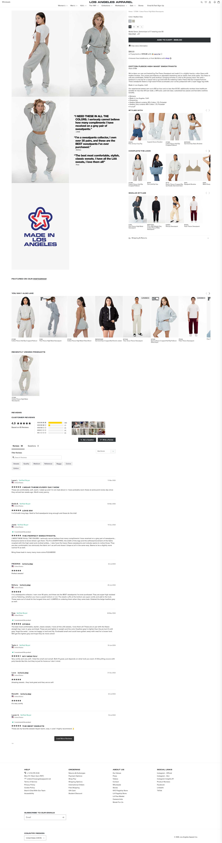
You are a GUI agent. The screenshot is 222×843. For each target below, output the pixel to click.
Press (115, 776)
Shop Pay (72, 779)
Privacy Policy (29, 785)
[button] (202, 2)
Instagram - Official (164, 773)
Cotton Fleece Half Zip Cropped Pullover (173, 144)
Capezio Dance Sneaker (155, 142)
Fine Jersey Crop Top (135, 144)
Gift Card (72, 790)
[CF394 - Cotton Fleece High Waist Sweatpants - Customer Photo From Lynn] (93, 425)
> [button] (64, 738)
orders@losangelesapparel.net (39, 779)
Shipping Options (75, 782)
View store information (139, 46)
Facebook (161, 785)
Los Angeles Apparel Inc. (189, 837)
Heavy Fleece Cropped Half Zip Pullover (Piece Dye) (164, 341)
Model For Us (118, 802)
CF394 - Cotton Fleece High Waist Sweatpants (149, 11)
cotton (16, 468)
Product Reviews (163, 782)
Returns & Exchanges (77, 773)
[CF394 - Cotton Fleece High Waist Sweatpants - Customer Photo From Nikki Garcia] (84, 425)
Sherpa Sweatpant (172, 226)
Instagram (39, 279)
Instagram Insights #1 (165, 779)
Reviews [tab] (16, 446)
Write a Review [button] (108, 440)
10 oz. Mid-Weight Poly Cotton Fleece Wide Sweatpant (154, 227)
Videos (115, 779)
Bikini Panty (206, 184)
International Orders (76, 785)
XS (130, 27)
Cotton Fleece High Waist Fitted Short (79, 341)
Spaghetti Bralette (190, 184)
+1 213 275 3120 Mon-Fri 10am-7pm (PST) (34, 774)
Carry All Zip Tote (152, 184)
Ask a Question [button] (88, 440)
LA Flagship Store (120, 793)
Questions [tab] (32, 446)
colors (68, 464)
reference (48, 464)
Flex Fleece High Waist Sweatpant (136, 227)
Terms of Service (30, 782)
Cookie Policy (29, 788)
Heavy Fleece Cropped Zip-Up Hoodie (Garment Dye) (174, 185)
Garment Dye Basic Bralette (193, 144)
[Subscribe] (63, 817)
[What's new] (215, 2)
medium (37, 464)
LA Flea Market (118, 796)
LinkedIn (160, 788)
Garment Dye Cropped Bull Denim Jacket (108, 341)
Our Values (117, 773)
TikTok (159, 790)
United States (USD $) (34, 838)
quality (26, 464)
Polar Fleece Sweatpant (192, 226)
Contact (116, 782)
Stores (115, 788)
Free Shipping (74, 788)
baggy (59, 464)
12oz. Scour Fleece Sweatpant (133, 341)
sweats (16, 464)
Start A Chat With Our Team (34, 790)
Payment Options (75, 776)
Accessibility (29, 793)
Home (131, 11)
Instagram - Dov (163, 776)
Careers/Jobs (118, 799)
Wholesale (117, 785)
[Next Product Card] (209, 151)
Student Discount (75, 793)
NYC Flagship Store (120, 790)
